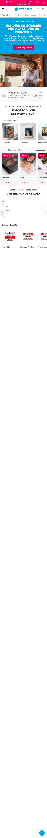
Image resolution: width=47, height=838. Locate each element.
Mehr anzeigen (40, 150)
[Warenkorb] (43, 9)
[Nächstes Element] (43, 14)
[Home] (23, 9)
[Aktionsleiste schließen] (44, 3)
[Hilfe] (42, 833)
